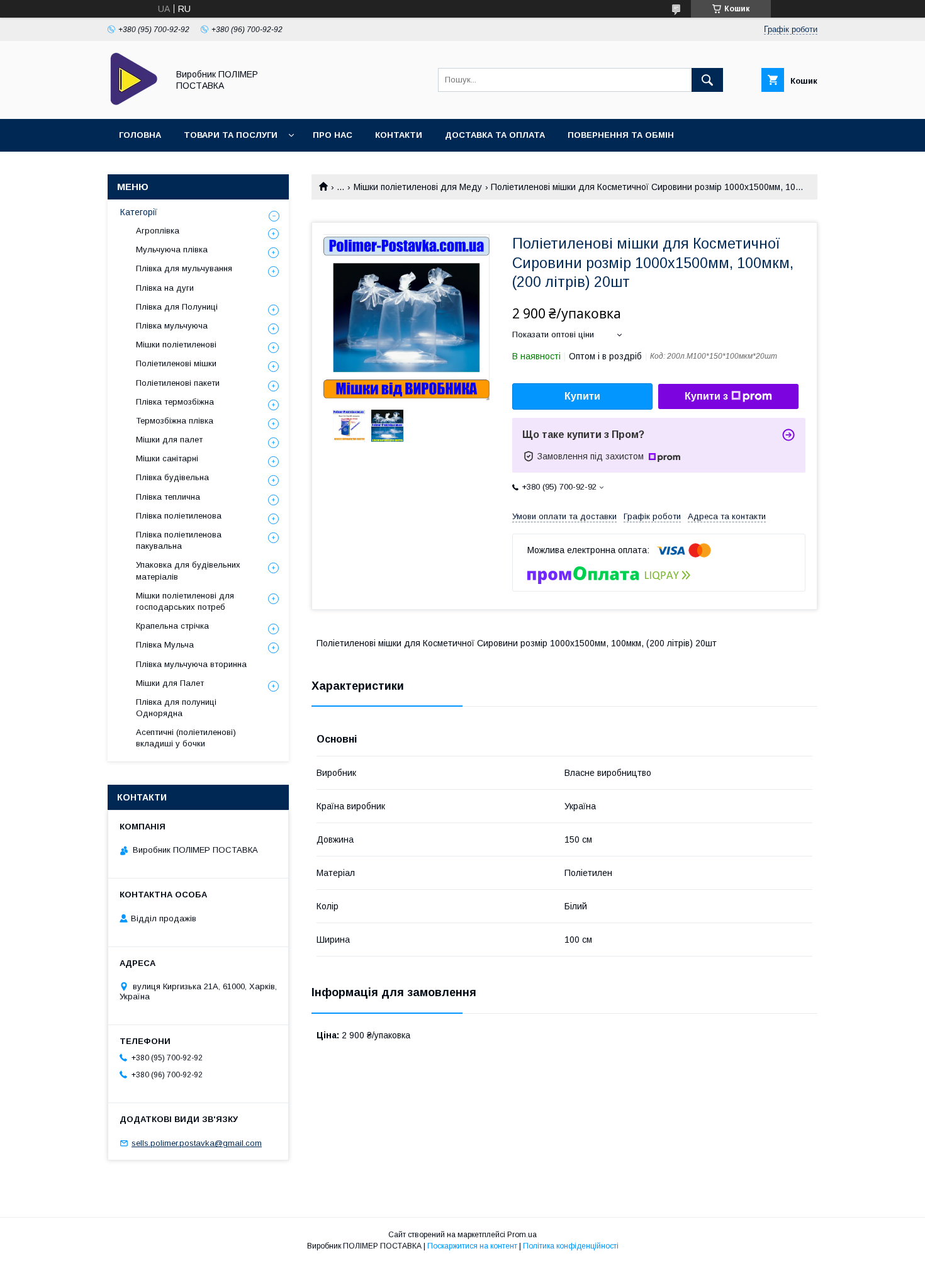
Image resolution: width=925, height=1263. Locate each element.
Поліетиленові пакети (178, 383)
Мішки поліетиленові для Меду (418, 187)
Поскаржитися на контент (472, 1246)
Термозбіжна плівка (174, 420)
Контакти (398, 135)
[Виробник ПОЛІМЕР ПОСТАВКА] (134, 103)
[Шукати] (707, 80)
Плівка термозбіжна (175, 402)
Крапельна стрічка (172, 626)
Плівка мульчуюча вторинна (191, 664)
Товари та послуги (231, 135)
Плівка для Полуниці (177, 307)
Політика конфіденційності (571, 1246)
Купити (582, 396)
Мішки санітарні (167, 458)
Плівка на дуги (165, 288)
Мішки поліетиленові (176, 344)
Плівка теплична (168, 497)
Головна (140, 135)
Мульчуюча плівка (172, 249)
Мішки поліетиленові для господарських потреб (185, 601)
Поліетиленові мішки (176, 363)
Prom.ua (522, 1234)
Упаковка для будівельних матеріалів (188, 570)
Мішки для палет (169, 439)
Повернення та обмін (621, 135)
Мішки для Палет (170, 683)
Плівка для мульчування (184, 268)
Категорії (138, 212)
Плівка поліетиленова (178, 515)
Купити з (706, 396)
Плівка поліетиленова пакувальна (178, 540)
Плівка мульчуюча (172, 325)
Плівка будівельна (172, 477)
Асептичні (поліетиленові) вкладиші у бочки (186, 737)
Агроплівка (157, 230)
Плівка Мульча (165, 644)
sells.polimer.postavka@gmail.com (197, 1143)
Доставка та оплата (495, 135)
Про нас (332, 135)
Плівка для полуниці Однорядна (176, 707)
